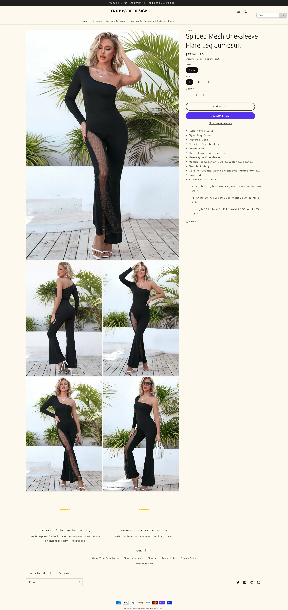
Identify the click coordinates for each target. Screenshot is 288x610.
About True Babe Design (106, 558)
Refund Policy (169, 558)
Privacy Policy (189, 558)
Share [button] (192, 221)
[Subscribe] (78, 582)
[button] (85, 21)
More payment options (220, 123)
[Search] (282, 15)
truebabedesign (139, 608)
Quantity (190, 88)
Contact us (138, 558)
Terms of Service (144, 563)
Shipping (190, 58)
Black (192, 70)
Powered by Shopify (155, 608)
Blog (126, 558)
